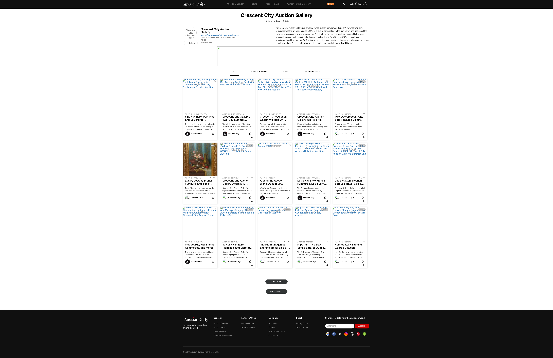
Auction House (247, 324)
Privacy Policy (302, 324)
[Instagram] (346, 334)
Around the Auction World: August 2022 (271, 182)
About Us (273, 324)
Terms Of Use (302, 328)
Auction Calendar (235, 4)
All (234, 72)
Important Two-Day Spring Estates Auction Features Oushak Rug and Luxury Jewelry (311, 247)
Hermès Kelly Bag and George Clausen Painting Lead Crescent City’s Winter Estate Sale (349, 247)
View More (276, 291)
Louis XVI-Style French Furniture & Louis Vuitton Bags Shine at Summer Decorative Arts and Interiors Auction (312, 183)
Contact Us (273, 336)
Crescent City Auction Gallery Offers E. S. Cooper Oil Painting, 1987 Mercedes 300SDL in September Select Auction (236, 183)
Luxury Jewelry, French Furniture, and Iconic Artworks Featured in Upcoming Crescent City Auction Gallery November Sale (200, 183)
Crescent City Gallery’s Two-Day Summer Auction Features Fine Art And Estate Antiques (237, 119)
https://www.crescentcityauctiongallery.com (220, 35)
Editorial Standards (277, 332)
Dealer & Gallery (248, 328)
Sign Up (361, 4)
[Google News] (327, 334)
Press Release (272, 4)
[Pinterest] (358, 334)
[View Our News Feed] (330, 4)
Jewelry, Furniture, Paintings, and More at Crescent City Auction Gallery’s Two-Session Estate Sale (236, 247)
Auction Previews (259, 72)
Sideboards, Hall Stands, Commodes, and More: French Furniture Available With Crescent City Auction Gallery (200, 247)
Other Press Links (312, 72)
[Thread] (352, 334)
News (254, 4)
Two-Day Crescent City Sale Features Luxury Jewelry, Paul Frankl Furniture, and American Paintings (349, 119)
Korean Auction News (222, 336)
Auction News (219, 328)
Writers (272, 328)
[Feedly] (364, 334)
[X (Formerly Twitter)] (340, 334)
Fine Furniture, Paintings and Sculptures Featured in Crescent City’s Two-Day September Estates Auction (199, 119)
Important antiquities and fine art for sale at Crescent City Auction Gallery (273, 247)
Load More (276, 281)
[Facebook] (334, 334)
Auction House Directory (298, 4)
